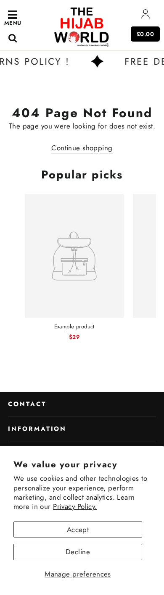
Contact (27, 404)
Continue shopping (81, 148)
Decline (78, 552)
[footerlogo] (82, 26)
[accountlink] (145, 16)
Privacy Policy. (75, 506)
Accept (78, 529)
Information (37, 428)
